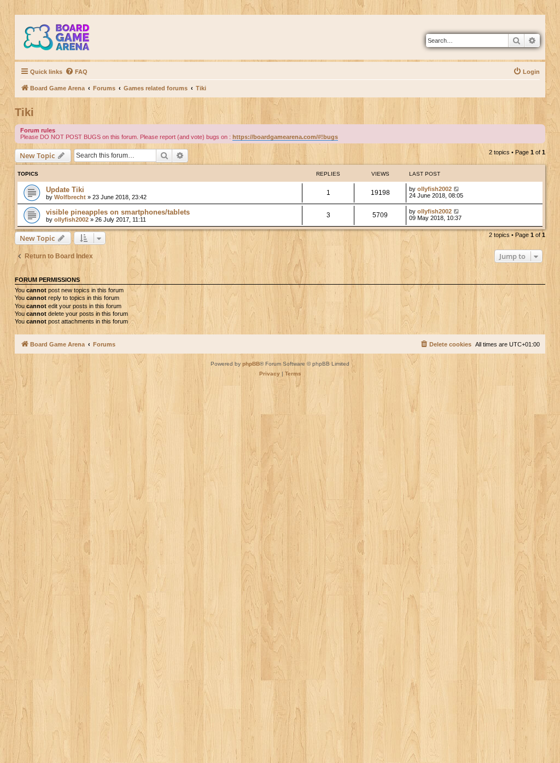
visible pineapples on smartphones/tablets (118, 212)
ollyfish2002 (434, 189)
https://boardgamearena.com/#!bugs (285, 137)
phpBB (251, 364)
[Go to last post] (456, 189)
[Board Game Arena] (65, 37)
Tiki (24, 112)
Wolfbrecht (70, 197)
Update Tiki (65, 190)
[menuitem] (76, 71)
